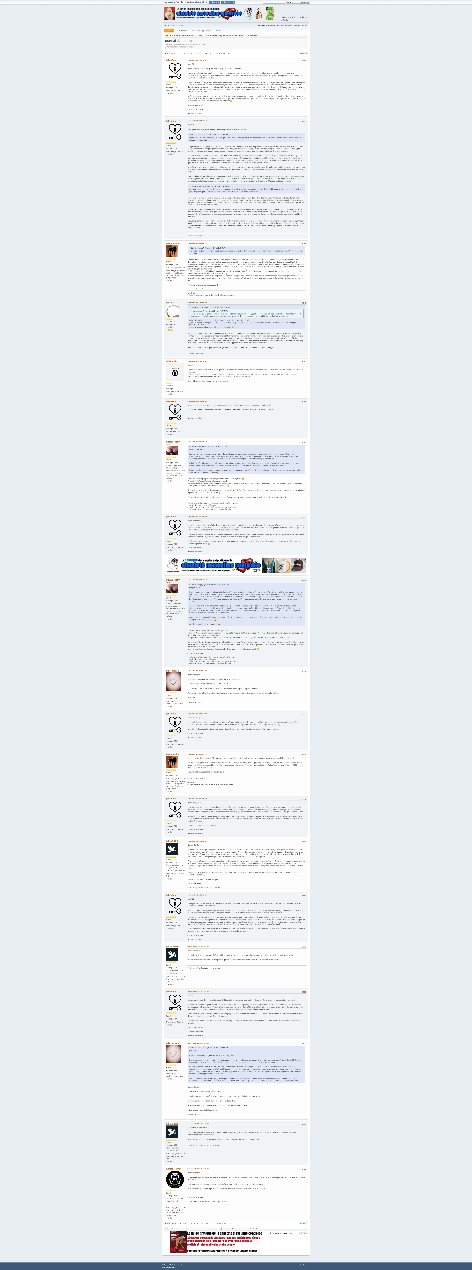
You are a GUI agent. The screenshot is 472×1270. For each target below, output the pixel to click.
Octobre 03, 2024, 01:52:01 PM (197, 517)
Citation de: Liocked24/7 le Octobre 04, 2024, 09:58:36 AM (210, 307)
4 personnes (191, 289)
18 (216, 53)
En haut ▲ (306, 1265)
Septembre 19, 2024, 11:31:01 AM (198, 1043)
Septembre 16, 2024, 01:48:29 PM (198, 1169)
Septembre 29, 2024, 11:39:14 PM (198, 991)
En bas (167, 53)
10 (196, 53)
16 (211, 53)
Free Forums (172, 1267)
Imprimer (303, 53)
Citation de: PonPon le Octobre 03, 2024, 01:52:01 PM (210, 311)
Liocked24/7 (174, 441)
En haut (167, 1223)
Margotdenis (174, 1168)
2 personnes (191, 109)
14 (206, 53)
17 (214, 53)
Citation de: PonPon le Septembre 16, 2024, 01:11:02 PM (209, 1048)
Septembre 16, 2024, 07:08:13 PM (198, 1124)
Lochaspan (173, 670)
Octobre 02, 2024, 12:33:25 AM (197, 895)
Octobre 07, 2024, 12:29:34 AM (197, 60)
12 (201, 53)
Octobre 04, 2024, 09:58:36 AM (197, 442)
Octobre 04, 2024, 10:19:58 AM (197, 401)
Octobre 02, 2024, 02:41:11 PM (197, 714)
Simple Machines (179, 1265)
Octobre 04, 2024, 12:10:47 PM (197, 302)
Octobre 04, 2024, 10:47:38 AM (197, 361)
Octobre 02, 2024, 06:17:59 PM (197, 671)
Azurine (240, 36)
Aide (300, 1265)
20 (221, 53)
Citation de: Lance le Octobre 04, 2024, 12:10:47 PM (208, 248)
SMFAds (164, 1267)
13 (203, 53)
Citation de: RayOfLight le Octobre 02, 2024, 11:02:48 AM (210, 585)
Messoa (234, 36)
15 (208, 53)
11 (198, 53)
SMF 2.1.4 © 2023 (167, 1265)
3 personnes (191, 232)
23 (229, 53)
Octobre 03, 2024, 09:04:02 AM (197, 580)
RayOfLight (173, 841)
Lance (171, 302)
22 (227, 53)
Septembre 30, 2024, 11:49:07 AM (198, 947)
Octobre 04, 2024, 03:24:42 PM (197, 243)
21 (224, 53)
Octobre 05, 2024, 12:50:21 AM (197, 121)
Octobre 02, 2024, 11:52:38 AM (197, 799)
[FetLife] (167, 1204)
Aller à (271, 1233)
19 (219, 53)
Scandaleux (173, 361)
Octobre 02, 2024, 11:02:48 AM (197, 841)
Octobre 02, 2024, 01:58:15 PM (197, 754)
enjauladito (174, 243)
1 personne (191, 547)
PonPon (172, 60)
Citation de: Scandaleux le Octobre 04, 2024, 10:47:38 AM (210, 135)
